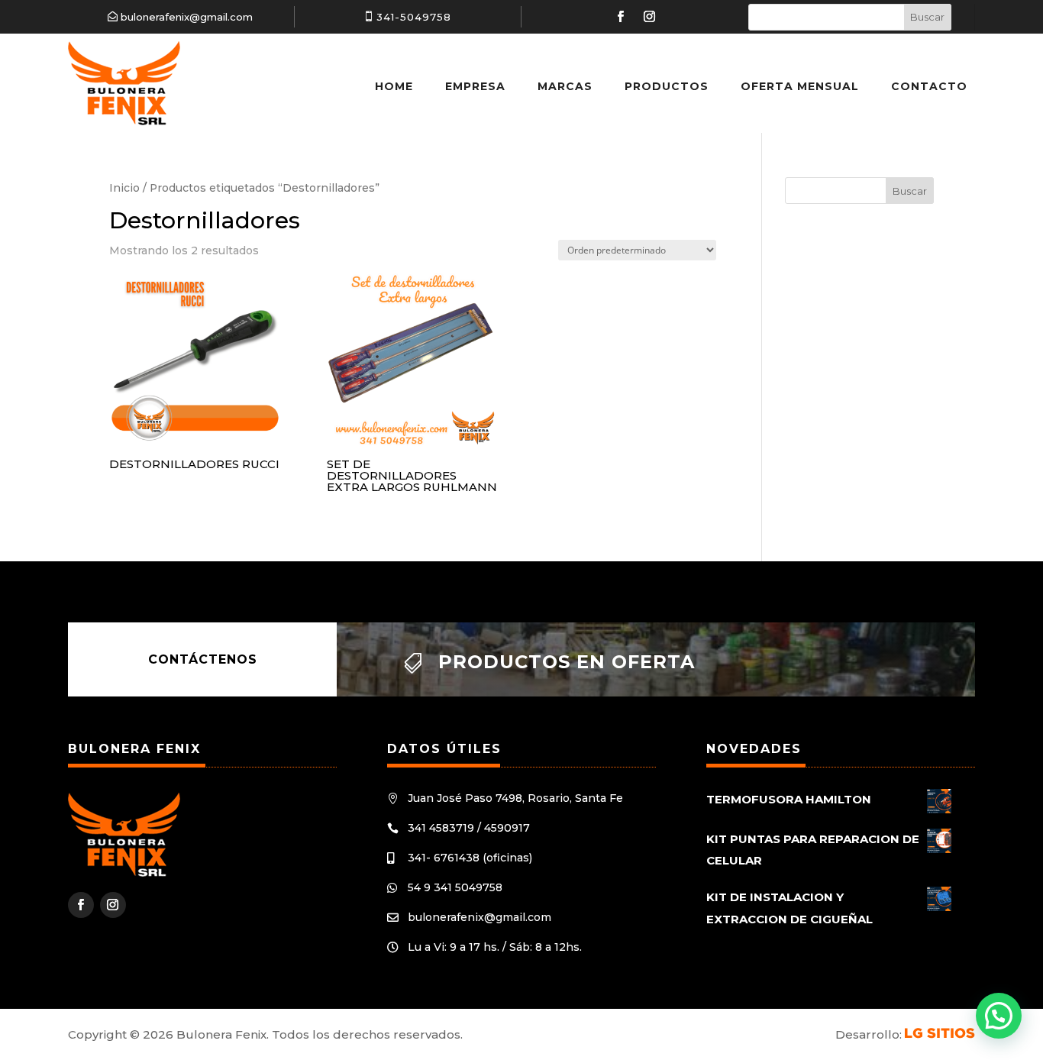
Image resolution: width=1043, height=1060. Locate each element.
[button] (999, 1016)
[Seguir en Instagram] (649, 16)
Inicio (124, 188)
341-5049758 (413, 17)
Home (394, 86)
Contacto (929, 86)
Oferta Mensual (800, 86)
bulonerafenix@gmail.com (187, 17)
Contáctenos (202, 659)
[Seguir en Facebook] (620, 16)
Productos (667, 86)
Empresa (475, 86)
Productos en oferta (566, 662)
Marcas (565, 86)
